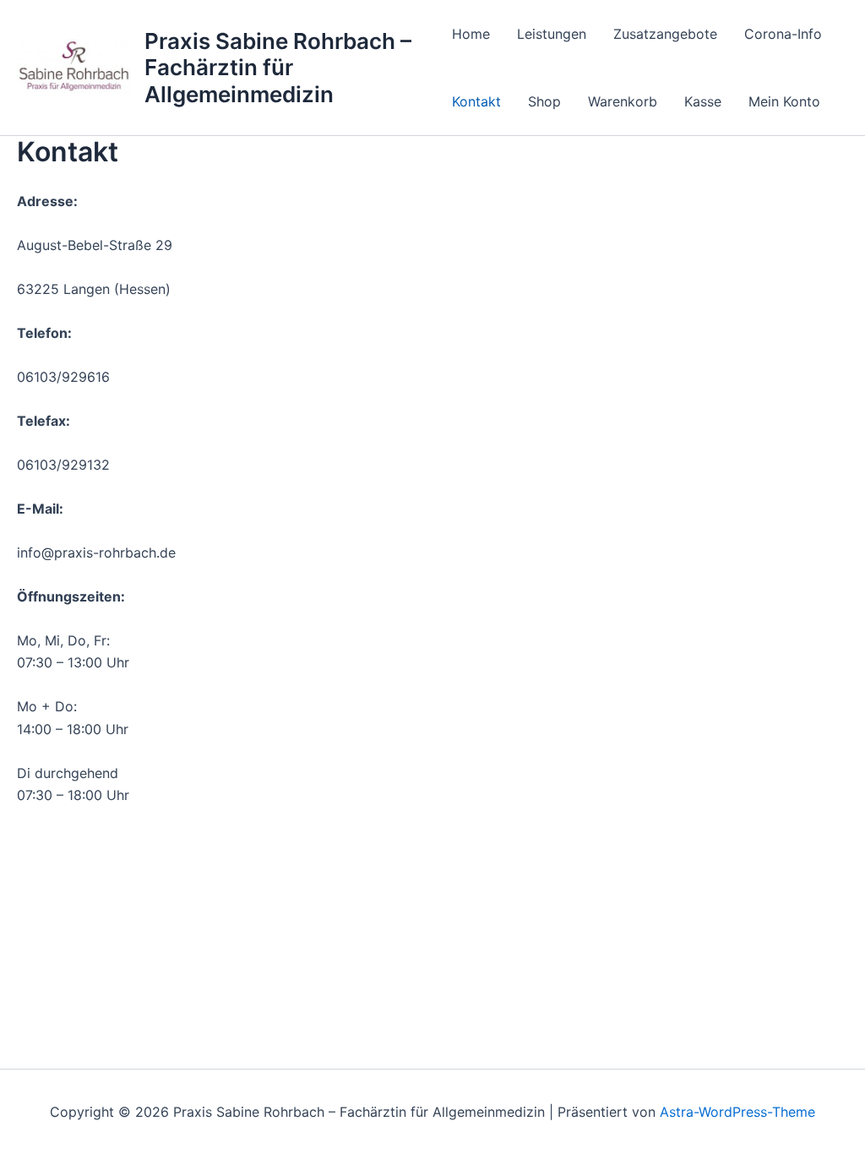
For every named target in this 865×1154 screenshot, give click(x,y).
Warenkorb (622, 101)
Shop (544, 101)
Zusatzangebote (665, 33)
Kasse (702, 101)
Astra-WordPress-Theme (737, 1111)
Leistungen (551, 33)
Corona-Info (783, 33)
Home (471, 33)
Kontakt (476, 101)
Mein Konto (784, 101)
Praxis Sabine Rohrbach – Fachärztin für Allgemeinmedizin (277, 67)
